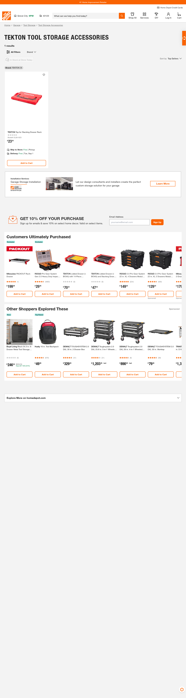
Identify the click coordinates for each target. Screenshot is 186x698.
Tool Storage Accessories (50, 25)
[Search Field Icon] (122, 16)
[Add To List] (44, 75)
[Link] (26, 120)
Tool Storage (29, 25)
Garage (16, 25)
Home (7, 25)
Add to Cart (27, 163)
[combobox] (85, 16)
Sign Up (157, 222)
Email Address (116, 216)
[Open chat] (184, 38)
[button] (171, 58)
